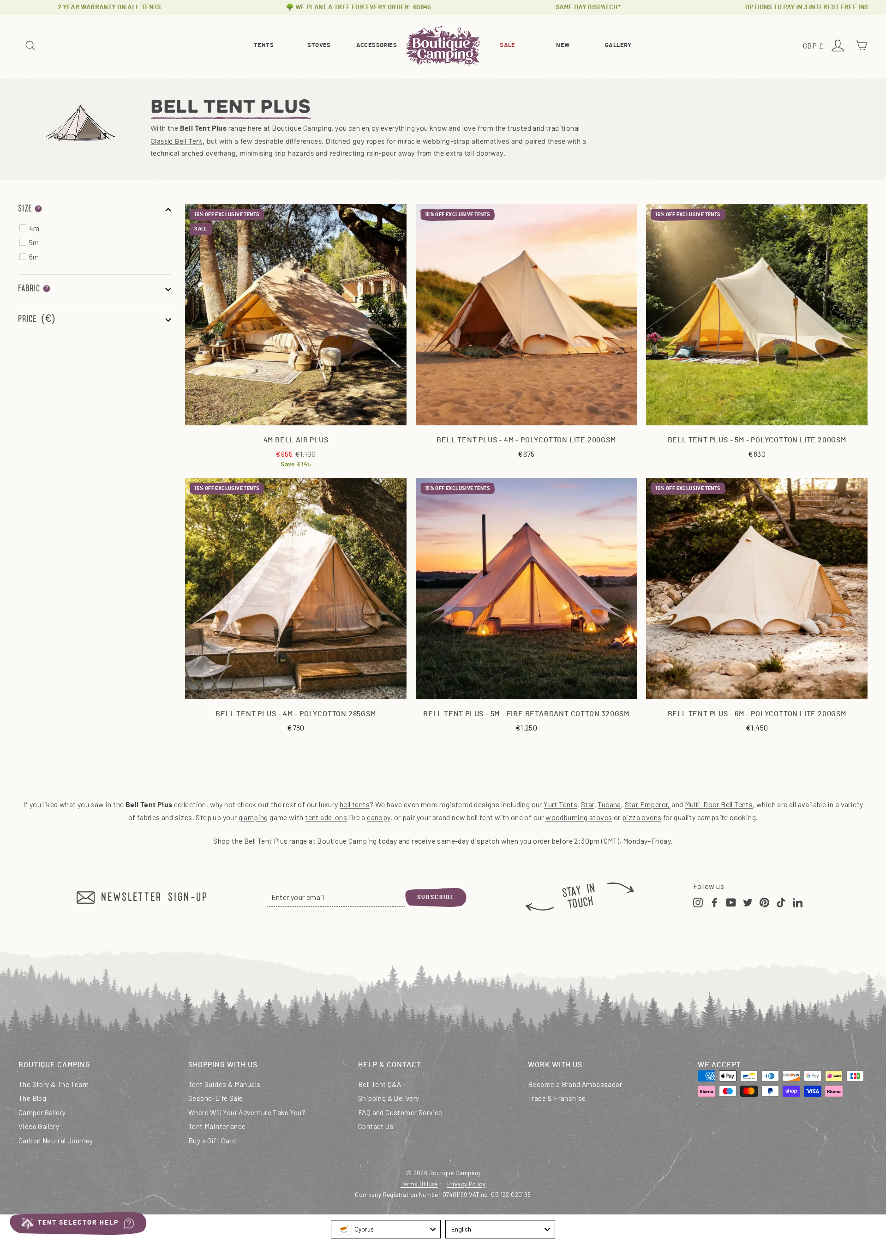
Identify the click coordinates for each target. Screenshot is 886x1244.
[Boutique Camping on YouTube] (731, 901)
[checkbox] (99, 228)
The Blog (32, 1098)
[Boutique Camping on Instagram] (698, 901)
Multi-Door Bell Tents (719, 804)
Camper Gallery (42, 1112)
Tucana (609, 804)
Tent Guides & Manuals (224, 1084)
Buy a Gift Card (212, 1140)
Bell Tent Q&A (379, 1084)
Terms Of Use (419, 1184)
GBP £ (814, 46)
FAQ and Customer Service (400, 1112)
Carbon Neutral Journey (55, 1140)
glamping (253, 817)
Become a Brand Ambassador (575, 1084)
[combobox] (386, 1229)
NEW (562, 45)
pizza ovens (641, 817)
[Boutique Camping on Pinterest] (764, 901)
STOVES (318, 45)
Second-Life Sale (215, 1098)
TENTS (264, 45)
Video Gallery (38, 1126)
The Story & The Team (53, 1084)
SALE (507, 45)
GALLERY (618, 45)
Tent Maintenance (216, 1126)
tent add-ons (326, 817)
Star (587, 804)
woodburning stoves (578, 817)
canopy (378, 817)
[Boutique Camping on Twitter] (748, 901)
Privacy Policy (466, 1184)
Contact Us (376, 1126)
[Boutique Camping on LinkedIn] (797, 901)
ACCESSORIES (376, 45)
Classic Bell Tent (176, 141)
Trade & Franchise (557, 1098)
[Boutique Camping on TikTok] (781, 901)
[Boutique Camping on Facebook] (714, 901)
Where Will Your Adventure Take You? (246, 1112)
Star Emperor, (647, 804)
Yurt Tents (560, 804)
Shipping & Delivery (388, 1098)
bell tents (355, 804)
